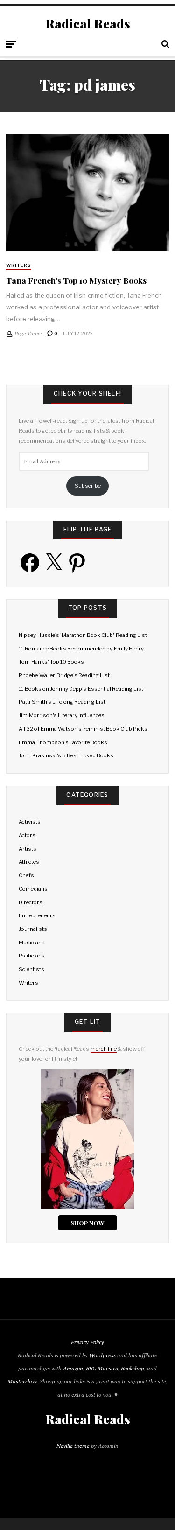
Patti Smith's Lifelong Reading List (62, 702)
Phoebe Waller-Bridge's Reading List (64, 675)
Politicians (32, 955)
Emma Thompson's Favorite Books (63, 742)
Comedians (33, 889)
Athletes (29, 862)
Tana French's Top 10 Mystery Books (76, 280)
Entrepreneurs (37, 915)
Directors (30, 902)
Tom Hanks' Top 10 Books (51, 661)
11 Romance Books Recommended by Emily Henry (81, 648)
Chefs (26, 875)
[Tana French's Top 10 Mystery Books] (87, 192)
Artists (27, 848)
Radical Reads (87, 24)
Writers (18, 265)
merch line (104, 1049)
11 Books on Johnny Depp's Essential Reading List (81, 688)
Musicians (32, 942)
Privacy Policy (87, 1342)
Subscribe (88, 485)
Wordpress (102, 1355)
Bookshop (132, 1368)
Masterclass (22, 1381)
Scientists (31, 969)
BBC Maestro (102, 1368)
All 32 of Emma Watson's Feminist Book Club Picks (83, 729)
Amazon (73, 1368)
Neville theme (73, 1446)
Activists (30, 821)
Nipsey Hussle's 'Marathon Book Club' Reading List (83, 635)
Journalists (33, 929)
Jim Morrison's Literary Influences (62, 715)
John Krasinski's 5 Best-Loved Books (66, 755)
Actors (27, 835)
